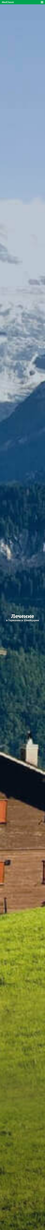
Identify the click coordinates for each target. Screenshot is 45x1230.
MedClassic (8, 2)
